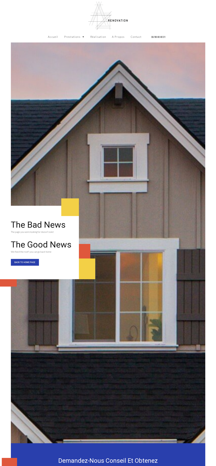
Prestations (72, 36)
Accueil (53, 36)
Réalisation (98, 36)
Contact (136, 36)
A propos (118, 36)
